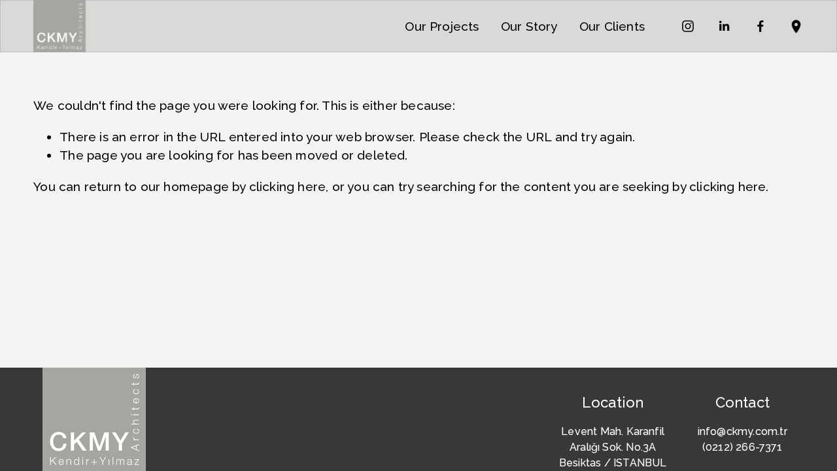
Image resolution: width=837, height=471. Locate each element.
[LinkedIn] (724, 26)
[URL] (796, 26)
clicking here (287, 186)
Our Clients (612, 26)
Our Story (529, 26)
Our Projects (442, 26)
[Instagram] (688, 26)
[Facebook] (760, 26)
